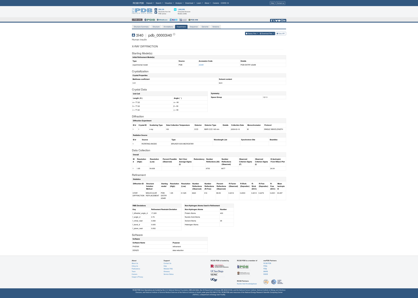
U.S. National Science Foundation (176, 290)
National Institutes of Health (191, 292)
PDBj (265, 269)
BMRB (265, 271)
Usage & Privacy (137, 277)
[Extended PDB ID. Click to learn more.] (174, 34)
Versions (215, 26)
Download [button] (189, 3)
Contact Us (167, 263)
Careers (216, 3)
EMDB (265, 274)
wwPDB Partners (269, 260)
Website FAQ (168, 269)
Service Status (169, 274)
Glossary (167, 271)
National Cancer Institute (247, 290)
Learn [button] (199, 3)
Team (134, 271)
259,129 (161, 9)
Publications (136, 269)
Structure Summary (141, 26)
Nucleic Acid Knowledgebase (247, 284)
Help (272, 3)
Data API (281, 33)
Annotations (168, 26)
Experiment (181, 26)
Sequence (194, 26)
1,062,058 (181, 9)
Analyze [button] (178, 3)
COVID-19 (225, 3)
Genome (205, 26)
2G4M (201, 65)
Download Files (267, 33)
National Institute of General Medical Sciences (161, 292)
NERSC (195, 294)
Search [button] (159, 3)
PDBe (265, 266)
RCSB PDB (138, 3)
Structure (156, 26)
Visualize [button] (168, 3)
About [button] (207, 3)
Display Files (252, 33)
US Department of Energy (211, 290)
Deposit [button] (149, 3)
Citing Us (135, 266)
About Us (135, 263)
